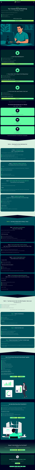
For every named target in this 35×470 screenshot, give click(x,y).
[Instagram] (16, 0)
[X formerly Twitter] (14, 0)
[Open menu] (33, 2)
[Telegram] (18, 0)
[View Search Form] (1, 2)
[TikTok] (17, 0)
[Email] (20, 0)
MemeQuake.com (6, 343)
